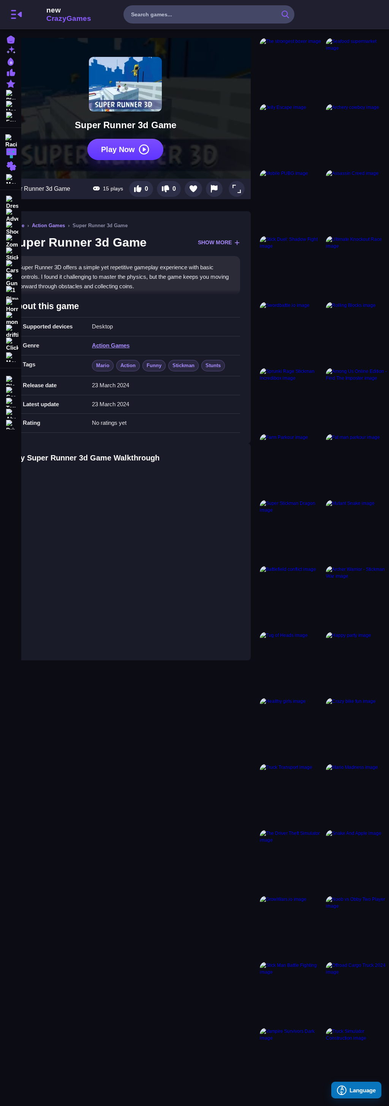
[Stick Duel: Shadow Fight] (291, 267)
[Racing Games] (10, 140)
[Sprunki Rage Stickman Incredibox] (291, 399)
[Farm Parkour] (291, 465)
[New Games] (10, 49)
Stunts (213, 365)
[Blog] (10, 379)
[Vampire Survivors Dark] (291, 1059)
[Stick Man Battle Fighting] (291, 993)
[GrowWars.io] (291, 927)
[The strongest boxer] (291, 69)
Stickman (183, 365)
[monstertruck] (10, 318)
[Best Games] (10, 60)
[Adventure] (10, 215)
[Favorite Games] (10, 115)
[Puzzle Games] (10, 166)
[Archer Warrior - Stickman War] (357, 597)
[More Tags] (10, 356)
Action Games (48, 225)
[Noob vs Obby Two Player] (357, 927)
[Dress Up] (10, 202)
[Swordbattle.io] (291, 333)
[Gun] (10, 279)
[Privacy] (10, 423)
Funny (154, 365)
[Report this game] (214, 189)
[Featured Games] (10, 82)
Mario (102, 365)
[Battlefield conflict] (291, 597)
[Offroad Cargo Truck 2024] (357, 993)
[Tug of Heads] (291, 663)
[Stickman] (10, 254)
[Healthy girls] (291, 729)
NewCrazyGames (58, 14)
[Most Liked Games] (10, 71)
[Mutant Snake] (357, 531)
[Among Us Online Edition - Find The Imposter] (357, 399)
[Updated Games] (10, 104)
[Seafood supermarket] (357, 69)
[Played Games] (10, 93)
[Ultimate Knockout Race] (357, 267)
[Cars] (10, 267)
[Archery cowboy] (357, 135)
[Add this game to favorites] (193, 189)
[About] (10, 412)
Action (128, 365)
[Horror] (10, 305)
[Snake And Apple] (357, 861)
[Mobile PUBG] (291, 201)
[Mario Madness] (357, 795)
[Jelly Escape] (291, 135)
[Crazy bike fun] (357, 729)
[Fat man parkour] (357, 465)
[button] (236, 189)
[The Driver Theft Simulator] (291, 861)
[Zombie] (10, 241)
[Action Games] (10, 153)
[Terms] (10, 401)
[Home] (10, 38)
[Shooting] (10, 228)
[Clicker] (10, 344)
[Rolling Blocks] (357, 333)
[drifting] (10, 331)
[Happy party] (357, 663)
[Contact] (10, 390)
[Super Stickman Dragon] (291, 531)
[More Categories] (10, 178)
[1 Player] (10, 292)
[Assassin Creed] (357, 201)
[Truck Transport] (291, 795)
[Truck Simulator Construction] (357, 1059)
